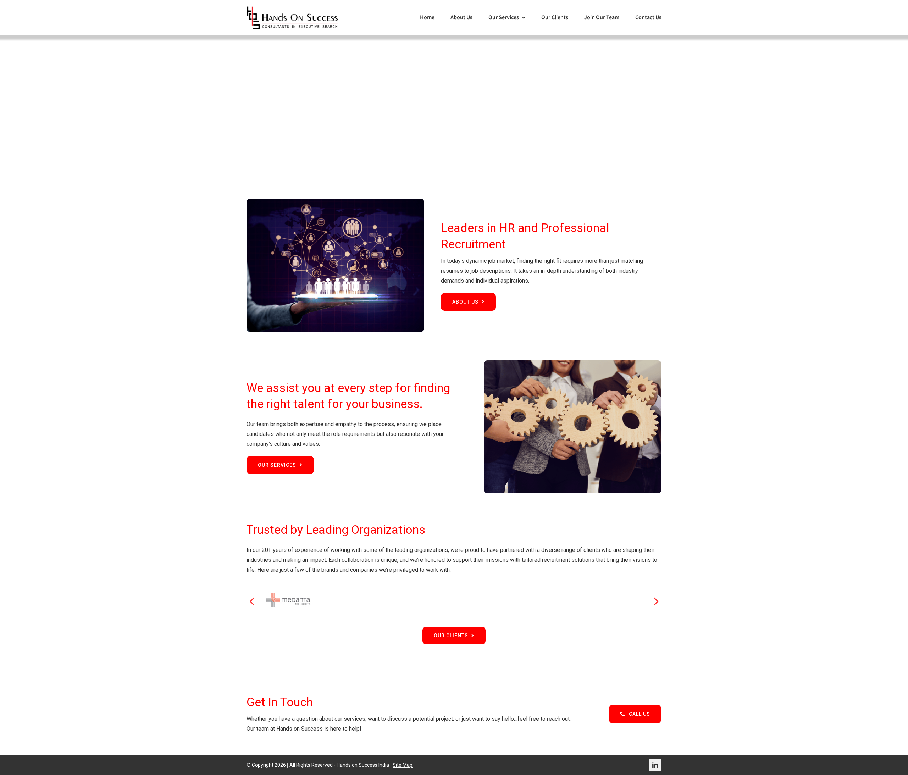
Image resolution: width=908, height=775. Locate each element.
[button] (252, 601)
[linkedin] (655, 765)
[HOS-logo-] (292, 8)
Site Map (403, 765)
